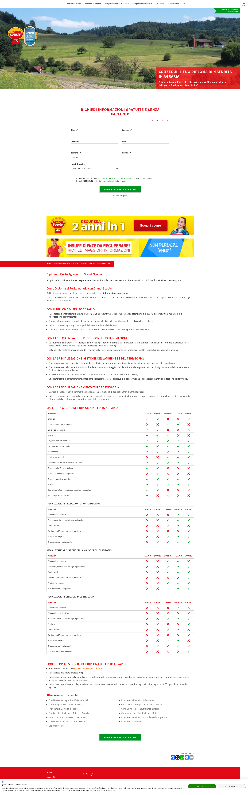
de (157, 120)
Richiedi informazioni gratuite (120, 737)
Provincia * (76, 153)
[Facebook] (83, 774)
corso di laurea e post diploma (88, 668)
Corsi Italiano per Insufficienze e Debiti (67, 721)
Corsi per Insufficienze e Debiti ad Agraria (69, 713)
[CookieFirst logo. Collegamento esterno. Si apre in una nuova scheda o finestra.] (3, 782)
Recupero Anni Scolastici (142, 3)
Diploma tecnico (57, 725)
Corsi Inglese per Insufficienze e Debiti (139, 713)
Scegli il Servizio (78, 164)
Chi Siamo (160, 3)
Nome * (74, 130)
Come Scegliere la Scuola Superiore (66, 704)
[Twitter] (87, 774)
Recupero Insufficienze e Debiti (117, 3)
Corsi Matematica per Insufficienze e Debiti (69, 700)
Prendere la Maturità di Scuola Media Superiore (144, 717)
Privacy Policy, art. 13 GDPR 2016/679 (116, 178)
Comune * (126, 153)
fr (167, 120)
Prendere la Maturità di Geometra (137, 700)
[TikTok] (92, 774)
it (147, 120)
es (162, 120)
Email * (125, 141)
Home (49, 772)
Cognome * (127, 130)
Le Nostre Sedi (173, 3)
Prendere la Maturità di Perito (63, 708)
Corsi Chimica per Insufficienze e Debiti (140, 708)
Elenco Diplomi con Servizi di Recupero (67, 717)
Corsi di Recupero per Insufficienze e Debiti (142, 704)
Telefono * (75, 141)
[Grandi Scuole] (24, 27)
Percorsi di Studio (74, 3)
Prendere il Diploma (93, 3)
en (152, 120)
